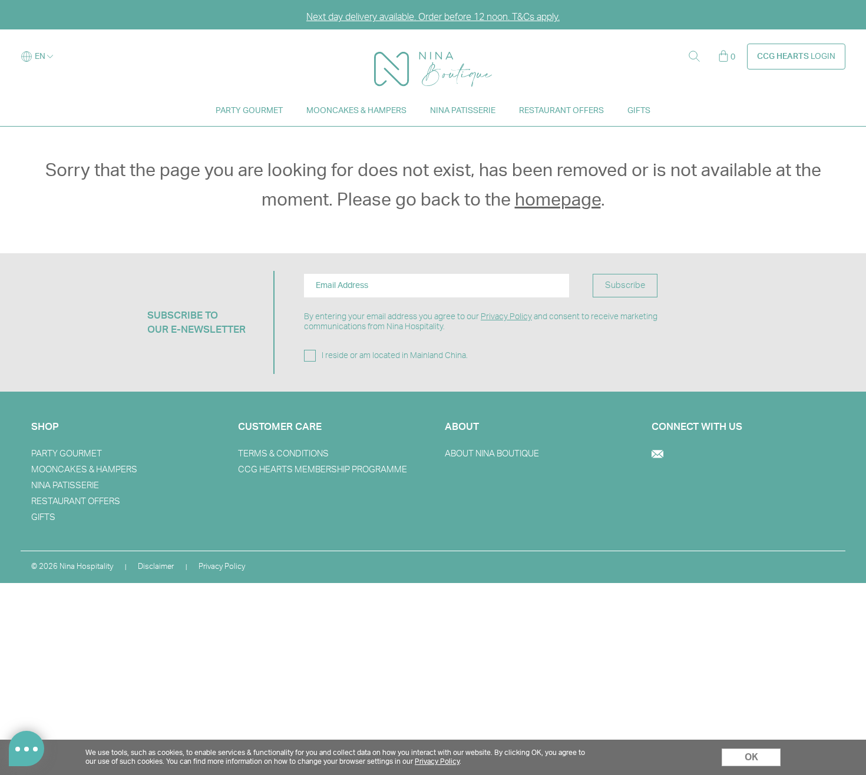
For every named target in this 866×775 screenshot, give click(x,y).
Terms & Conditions (283, 453)
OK (751, 757)
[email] (657, 455)
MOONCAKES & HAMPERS (356, 111)
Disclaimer (156, 567)
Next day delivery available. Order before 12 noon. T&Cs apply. (433, 17)
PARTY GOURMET (249, 111)
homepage (558, 200)
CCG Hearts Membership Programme (322, 469)
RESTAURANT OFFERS (561, 111)
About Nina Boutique (492, 453)
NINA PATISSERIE (462, 111)
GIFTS (638, 111)
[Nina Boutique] (433, 57)
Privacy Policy (506, 317)
